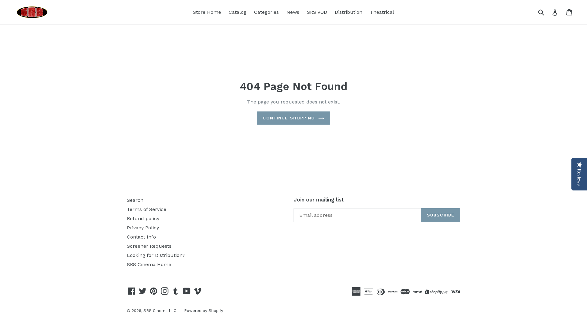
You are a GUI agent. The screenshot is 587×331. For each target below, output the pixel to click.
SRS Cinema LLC (159, 310)
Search (135, 200)
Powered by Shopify (203, 310)
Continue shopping (289, 117)
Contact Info (141, 237)
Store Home (207, 12)
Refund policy (143, 218)
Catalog (237, 12)
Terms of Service (146, 209)
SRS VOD (317, 12)
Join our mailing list (319, 200)
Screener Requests (149, 246)
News (292, 12)
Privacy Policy (143, 228)
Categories (266, 12)
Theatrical (382, 12)
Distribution (348, 12)
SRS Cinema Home (149, 264)
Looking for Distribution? (156, 255)
